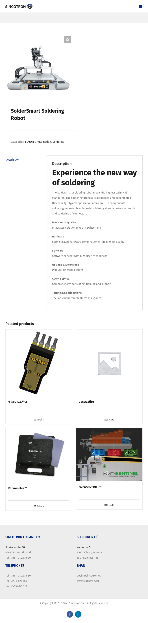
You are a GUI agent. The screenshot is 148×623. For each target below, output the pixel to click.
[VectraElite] (109, 362)
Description (12, 159)
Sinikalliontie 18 (15, 547)
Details (40, 419)
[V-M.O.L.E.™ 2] (39, 362)
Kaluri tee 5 (84, 547)
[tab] (23, 159)
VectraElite (86, 401)
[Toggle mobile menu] (141, 6)
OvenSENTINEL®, (90, 487)
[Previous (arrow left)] (6, 312)
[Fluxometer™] (39, 455)
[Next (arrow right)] (141, 312)
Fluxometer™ (17, 488)
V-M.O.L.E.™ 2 (17, 401)
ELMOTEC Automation (38, 141)
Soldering (58, 141)
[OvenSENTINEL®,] (109, 454)
